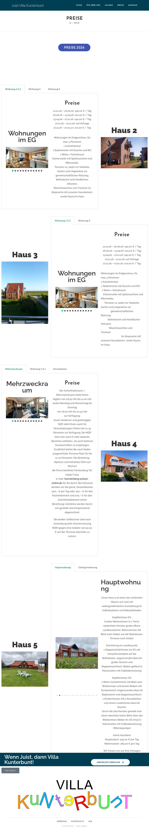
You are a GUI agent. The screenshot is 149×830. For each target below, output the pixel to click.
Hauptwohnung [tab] (63, 567)
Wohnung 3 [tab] (34, 89)
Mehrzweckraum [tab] (13, 369)
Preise (76, 23)
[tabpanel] (49, 151)
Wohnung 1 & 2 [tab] (13, 89)
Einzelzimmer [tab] (60, 369)
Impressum (62, 821)
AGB (90, 821)
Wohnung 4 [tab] (54, 89)
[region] (27, 159)
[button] (10, 157)
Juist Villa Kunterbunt (28, 5)
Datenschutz (77, 821)
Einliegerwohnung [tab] (87, 567)
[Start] (70, 23)
